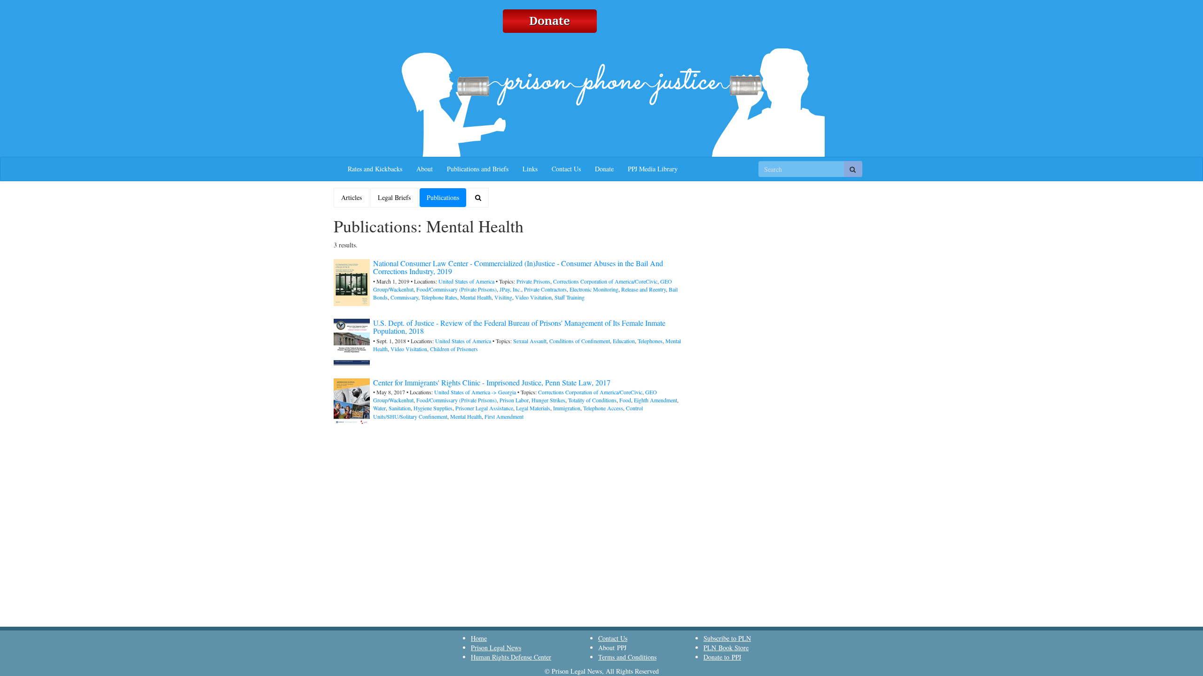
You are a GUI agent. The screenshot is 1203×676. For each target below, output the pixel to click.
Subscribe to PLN (727, 638)
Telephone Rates (439, 297)
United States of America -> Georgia (475, 392)
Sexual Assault (530, 341)
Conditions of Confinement (579, 341)
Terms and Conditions (627, 657)
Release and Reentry (643, 289)
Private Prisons (533, 281)
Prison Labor (514, 400)
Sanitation (400, 408)
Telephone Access (603, 408)
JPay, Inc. (510, 289)
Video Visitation (533, 297)
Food (625, 400)
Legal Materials (533, 408)
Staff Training (570, 297)
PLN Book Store (726, 647)
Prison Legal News (496, 647)
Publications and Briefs (477, 168)
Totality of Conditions (592, 400)
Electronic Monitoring (594, 289)
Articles (351, 197)
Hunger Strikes (548, 400)
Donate (604, 168)
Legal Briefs (394, 197)
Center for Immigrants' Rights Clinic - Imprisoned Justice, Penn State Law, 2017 (491, 382)
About (424, 168)
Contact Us (566, 168)
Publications (443, 197)
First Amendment (503, 416)
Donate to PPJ (722, 657)
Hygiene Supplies (433, 408)
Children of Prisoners (454, 349)
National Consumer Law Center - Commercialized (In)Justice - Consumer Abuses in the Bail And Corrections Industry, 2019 (518, 267)
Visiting (503, 297)
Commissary (404, 297)
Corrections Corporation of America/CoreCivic (605, 281)
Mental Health (476, 297)
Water (379, 408)
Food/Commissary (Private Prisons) (456, 289)
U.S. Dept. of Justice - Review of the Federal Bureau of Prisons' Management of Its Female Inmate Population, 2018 (519, 327)
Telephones (650, 341)
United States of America (466, 281)
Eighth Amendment (655, 400)
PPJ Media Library (653, 168)
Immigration (566, 408)
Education (624, 341)
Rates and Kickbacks (375, 168)
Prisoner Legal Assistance (484, 408)
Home (479, 638)
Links (530, 168)
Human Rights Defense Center (511, 657)
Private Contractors (545, 289)
